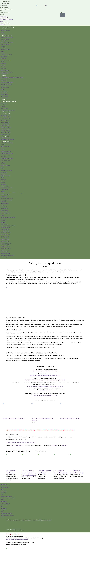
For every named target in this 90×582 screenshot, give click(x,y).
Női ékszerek (4, 56)
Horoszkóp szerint (6, 113)
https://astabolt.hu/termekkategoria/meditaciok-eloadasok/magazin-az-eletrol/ (45, 386)
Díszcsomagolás (6, 141)
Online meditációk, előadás (7, 42)
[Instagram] (11, 525)
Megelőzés (3, 85)
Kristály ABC (4, 491)
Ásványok (4, 47)
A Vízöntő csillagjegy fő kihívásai (70, 418)
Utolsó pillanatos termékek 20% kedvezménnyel (12, 77)
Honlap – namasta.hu (5, 12)
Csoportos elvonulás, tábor (7, 37)
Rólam (1, 10)
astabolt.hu (64, 445)
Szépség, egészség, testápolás (9, 101)
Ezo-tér (3, 99)
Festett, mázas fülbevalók (7, 72)
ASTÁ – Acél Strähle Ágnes (17, 445)
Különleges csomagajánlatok (7, 139)
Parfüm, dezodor (4, 108)
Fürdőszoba (3, 103)
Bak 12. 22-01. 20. (5, 115)
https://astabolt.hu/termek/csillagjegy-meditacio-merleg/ (45, 371)
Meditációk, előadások (7, 35)
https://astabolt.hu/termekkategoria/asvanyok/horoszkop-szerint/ (45, 375)
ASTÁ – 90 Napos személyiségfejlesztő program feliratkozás (29, 473)
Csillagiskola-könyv (6, 111)
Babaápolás (3, 104)
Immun (2, 89)
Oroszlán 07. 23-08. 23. (6, 127)
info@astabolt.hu (27, 520)
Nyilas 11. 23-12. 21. (5, 134)
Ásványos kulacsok (5, 49)
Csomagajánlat (5, 136)
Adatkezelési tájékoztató (6, 496)
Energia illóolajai (4, 96)
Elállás (2, 499)
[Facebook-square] (7, 525)
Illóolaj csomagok (5, 87)
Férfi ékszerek (4, 53)
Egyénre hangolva (5, 487)
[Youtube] (15, 525)
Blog (2, 489)
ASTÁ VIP (3, 41)
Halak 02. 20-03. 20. (5, 118)
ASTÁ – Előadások (5, 39)
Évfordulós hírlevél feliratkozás (44, 472)
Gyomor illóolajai (4, 94)
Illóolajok (4, 75)
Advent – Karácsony (5, 30)
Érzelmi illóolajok (4, 92)
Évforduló (3, 34)
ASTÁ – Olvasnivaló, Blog (8, 27)
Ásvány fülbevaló (5, 70)
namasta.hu (54, 445)
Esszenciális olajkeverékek (7, 82)
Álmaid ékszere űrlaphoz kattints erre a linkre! (17, 539)
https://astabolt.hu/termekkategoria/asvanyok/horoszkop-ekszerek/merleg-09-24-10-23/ (45, 380)
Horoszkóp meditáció (5, 44)
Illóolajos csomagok (5, 137)
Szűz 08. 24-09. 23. (5, 129)
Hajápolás (3, 106)
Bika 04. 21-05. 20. (5, 122)
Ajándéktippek (4, 484)
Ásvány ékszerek (4, 5)
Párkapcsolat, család (5, 60)
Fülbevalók (3, 68)
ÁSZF (2, 494)
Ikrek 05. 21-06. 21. (5, 124)
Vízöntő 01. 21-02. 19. (6, 117)
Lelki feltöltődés (4, 91)
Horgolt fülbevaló (4, 73)
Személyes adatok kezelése (7, 498)
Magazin (3, 46)
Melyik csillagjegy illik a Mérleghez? (14, 418)
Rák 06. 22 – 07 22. (5, 125)
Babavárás (3, 63)
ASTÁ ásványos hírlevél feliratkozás (60, 472)
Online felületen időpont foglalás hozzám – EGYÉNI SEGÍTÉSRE (21, 442)
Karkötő (2, 51)
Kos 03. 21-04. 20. (5, 120)
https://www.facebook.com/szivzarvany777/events (45, 395)
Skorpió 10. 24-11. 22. (6, 132)
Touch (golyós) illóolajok (6, 84)
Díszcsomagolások (5, 485)
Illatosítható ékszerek (5, 98)
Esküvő (2, 32)
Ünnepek (4, 28)
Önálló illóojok (4, 80)
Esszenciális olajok (5, 79)
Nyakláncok (3, 58)
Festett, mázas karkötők (6, 54)
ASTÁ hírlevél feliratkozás (10, 472)
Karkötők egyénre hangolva (6, 9)
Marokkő (3, 66)
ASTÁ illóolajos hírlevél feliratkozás (76, 472)
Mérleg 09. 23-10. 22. (5, 130)
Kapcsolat (2, 14)
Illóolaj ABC (3, 492)
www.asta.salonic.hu (45, 390)
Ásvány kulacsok (4, 7)
